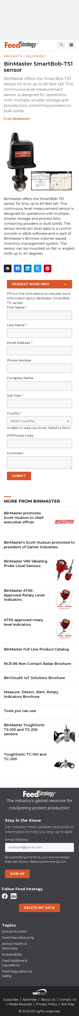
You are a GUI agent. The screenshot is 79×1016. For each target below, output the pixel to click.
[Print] (8, 268)
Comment (15, 453)
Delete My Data (39, 908)
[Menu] (71, 45)
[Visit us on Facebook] (5, 896)
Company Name (20, 378)
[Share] (17, 268)
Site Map (67, 1004)
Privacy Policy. (15, 866)
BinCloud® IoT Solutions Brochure (34, 678)
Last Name (17, 325)
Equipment (36, 56)
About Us (48, 999)
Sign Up (17, 874)
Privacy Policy (46, 1004)
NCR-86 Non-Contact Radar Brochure (37, 664)
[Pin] (47, 268)
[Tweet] (37, 268)
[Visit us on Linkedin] (13, 896)
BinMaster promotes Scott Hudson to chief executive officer (24, 517)
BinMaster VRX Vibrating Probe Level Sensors (25, 563)
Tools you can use (20, 711)
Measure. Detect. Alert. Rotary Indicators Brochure (31, 694)
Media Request (20, 1004)
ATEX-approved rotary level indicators (23, 622)
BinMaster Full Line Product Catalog (36, 649)
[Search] (61, 45)
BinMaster (21, 119)
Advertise (29, 999)
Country (14, 413)
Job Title (15, 395)
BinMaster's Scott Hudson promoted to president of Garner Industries (39, 544)
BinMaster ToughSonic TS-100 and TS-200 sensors (24, 729)
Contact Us (67, 999)
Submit (19, 476)
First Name (17, 307)
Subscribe (10, 999)
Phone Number (19, 360)
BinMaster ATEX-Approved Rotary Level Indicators (24, 595)
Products (13, 56)
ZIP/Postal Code (20, 435)
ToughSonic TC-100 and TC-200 (25, 756)
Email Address (19, 342)
